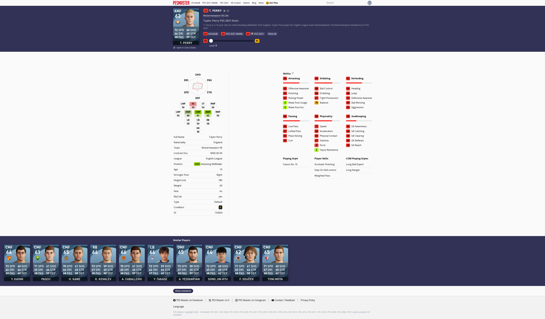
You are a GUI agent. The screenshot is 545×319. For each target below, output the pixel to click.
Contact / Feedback (285, 300)
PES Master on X (220, 300)
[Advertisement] (272, 62)
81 (257, 40)
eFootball (195, 2)
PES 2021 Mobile (210, 2)
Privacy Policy (308, 300)
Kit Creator (236, 2)
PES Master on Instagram (252, 300)
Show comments (183, 291)
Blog (254, 2)
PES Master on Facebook (189, 300)
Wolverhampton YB (213, 15)
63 (205, 40)
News (261, 2)
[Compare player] (228, 10)
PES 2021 (224, 2)
